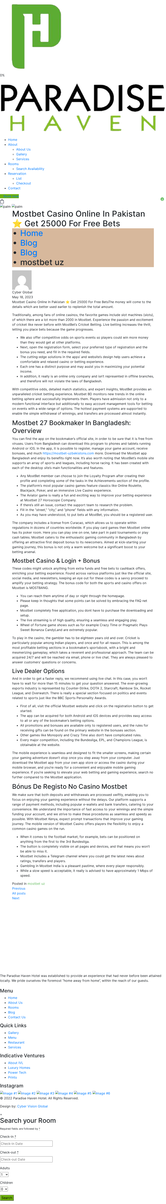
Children (6, 1183)
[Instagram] (12, 986)
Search (7, 1198)
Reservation (17, 174)
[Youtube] (8, 986)
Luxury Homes (19, 1068)
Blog (28, 243)
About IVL (15, 1063)
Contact (14, 188)
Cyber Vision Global (32, 1106)
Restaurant (16, 1042)
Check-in (8, 1136)
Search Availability (30, 169)
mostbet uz (36, 884)
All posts (19, 893)
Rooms (13, 164)
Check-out (9, 1152)
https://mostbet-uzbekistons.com (68, 453)
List (19, 178)
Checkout (23, 183)
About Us (23, 149)
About (12, 144)
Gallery (21, 154)
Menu (12, 1037)
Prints (12, 1077)
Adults (5, 1168)
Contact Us (17, 1017)
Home (12, 140)
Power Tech (17, 1072)
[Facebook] (5, 986)
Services (22, 159)
